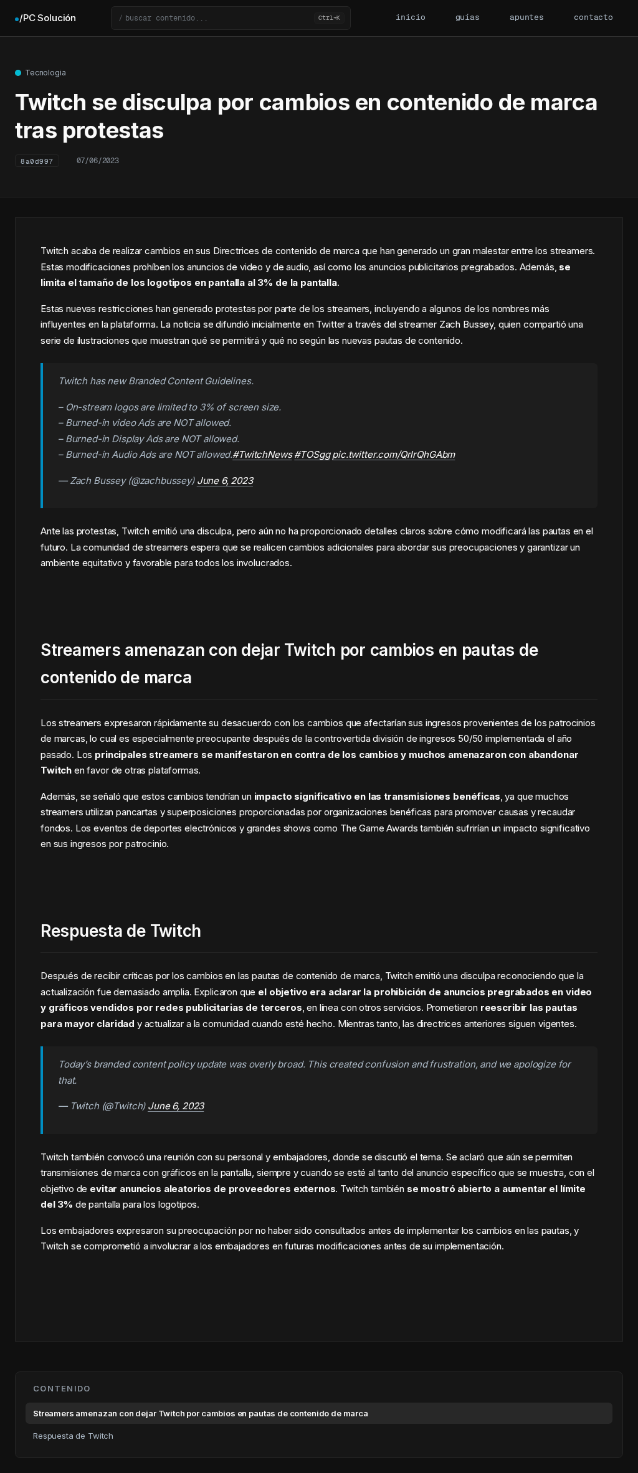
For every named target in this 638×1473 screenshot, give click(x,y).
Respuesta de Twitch (73, 1436)
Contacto (593, 18)
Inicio (410, 18)
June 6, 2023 (225, 480)
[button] (231, 18)
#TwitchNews (262, 454)
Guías (467, 18)
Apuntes (527, 18)
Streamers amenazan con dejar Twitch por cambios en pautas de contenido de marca (200, 1413)
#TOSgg (312, 454)
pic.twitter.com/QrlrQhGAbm (393, 454)
